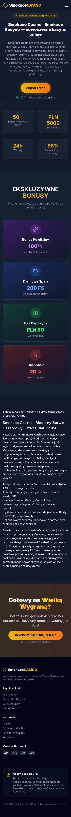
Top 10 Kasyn (10, 694)
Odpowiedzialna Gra (14, 728)
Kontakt (7, 723)
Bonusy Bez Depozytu (15, 699)
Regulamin (8, 737)
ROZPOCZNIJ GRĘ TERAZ (35, 635)
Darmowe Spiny (11, 703)
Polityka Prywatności (14, 732)
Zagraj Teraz (35, 88)
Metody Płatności (12, 708)
